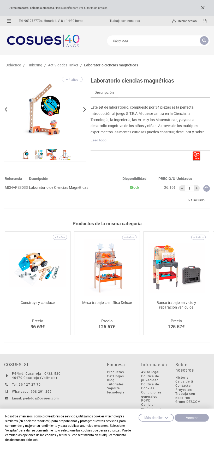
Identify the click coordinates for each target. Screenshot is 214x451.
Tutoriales (115, 384)
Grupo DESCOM (188, 402)
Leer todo (98, 140)
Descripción (104, 92)
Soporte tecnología (115, 390)
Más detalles (154, 418)
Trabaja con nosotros (125, 21)
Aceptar (192, 418)
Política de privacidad (150, 378)
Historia (182, 377)
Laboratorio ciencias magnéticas (111, 65)
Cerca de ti (184, 381)
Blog (111, 380)
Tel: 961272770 (30, 21)
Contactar (183, 385)
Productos (115, 372)
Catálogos (115, 376)
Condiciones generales (151, 394)
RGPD (146, 400)
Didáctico (13, 65)
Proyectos (183, 390)
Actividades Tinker (63, 65)
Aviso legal (150, 372)
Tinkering (34, 65)
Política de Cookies (150, 386)
